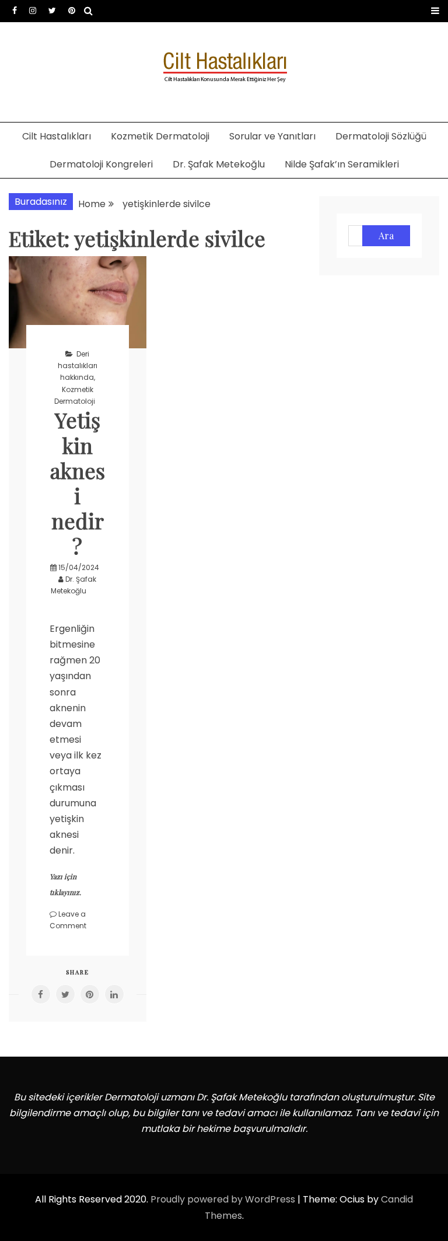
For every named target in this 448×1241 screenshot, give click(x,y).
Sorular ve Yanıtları (272, 136)
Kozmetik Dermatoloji (160, 136)
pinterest (72, 10)
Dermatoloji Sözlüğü (380, 136)
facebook (14, 10)
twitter (52, 10)
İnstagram (33, 10)
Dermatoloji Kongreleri (101, 164)
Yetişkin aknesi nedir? (77, 482)
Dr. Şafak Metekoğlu (219, 164)
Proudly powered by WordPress (224, 1199)
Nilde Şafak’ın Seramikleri (342, 164)
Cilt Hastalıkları (56, 136)
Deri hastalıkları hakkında (77, 366)
